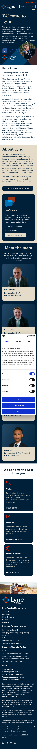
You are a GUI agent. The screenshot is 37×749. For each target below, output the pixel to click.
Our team (6, 614)
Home (4, 68)
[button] (34, 10)
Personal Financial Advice (14, 626)
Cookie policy (7, 669)
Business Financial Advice (14, 647)
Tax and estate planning (11, 643)
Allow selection (18, 405)
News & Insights (8, 617)
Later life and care (9, 638)
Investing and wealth (10, 630)
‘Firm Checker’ (15, 694)
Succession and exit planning (13, 661)
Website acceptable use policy (14, 677)
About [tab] (30, 341)
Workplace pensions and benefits (15, 653)
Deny (18, 411)
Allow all (18, 399)
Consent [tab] (6, 341)
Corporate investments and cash (15, 656)
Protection (6, 635)
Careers (5, 620)
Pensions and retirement (11, 640)
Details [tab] (18, 341)
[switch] (32, 379)
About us (5, 612)
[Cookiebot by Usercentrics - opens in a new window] (26, 336)
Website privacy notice (11, 672)
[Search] (34, 6)
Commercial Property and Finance (15, 659)
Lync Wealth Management (14, 608)
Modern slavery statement (12, 674)
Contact (5, 622)
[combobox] (25, 6)
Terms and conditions (10, 680)
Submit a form (12, 573)
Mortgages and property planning (15, 633)
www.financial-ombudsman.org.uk (14, 731)
